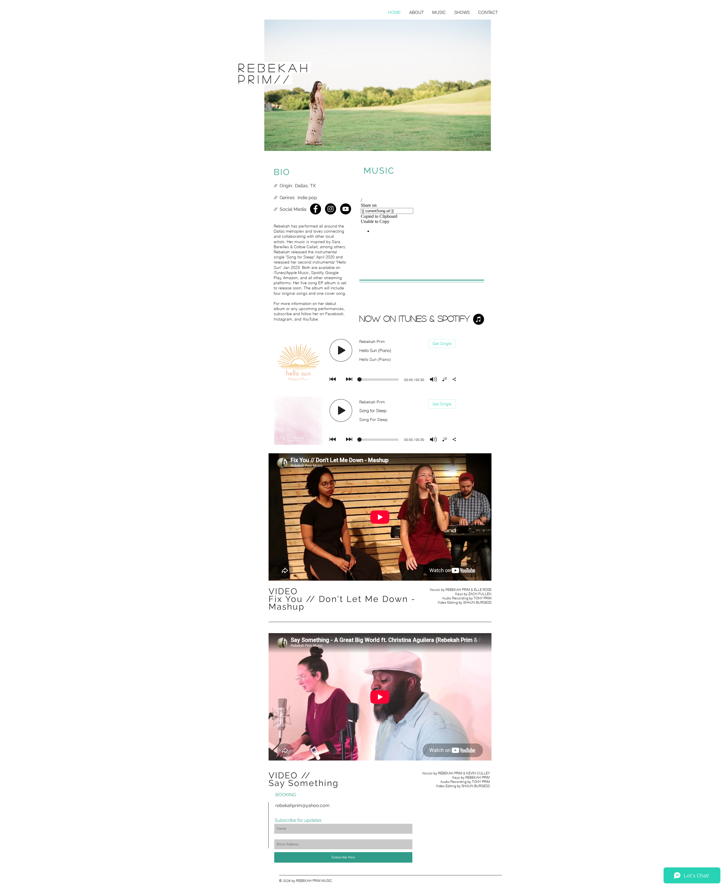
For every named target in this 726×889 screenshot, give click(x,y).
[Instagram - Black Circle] (330, 208)
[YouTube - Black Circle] (345, 208)
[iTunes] (478, 319)
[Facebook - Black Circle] (315, 208)
